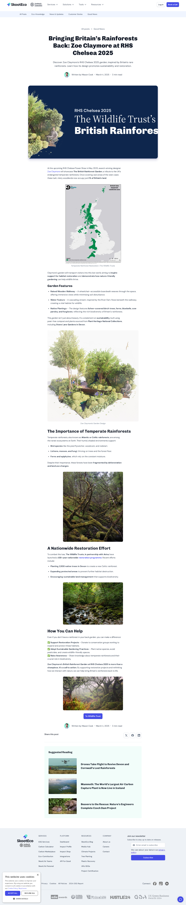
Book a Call (173, 4)
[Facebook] (155, 884)
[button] (6, 1)
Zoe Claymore (53, 171)
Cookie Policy (13, 888)
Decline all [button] (30, 893)
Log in (160, 4)
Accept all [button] (12, 893)
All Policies (62, 883)
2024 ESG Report (76, 883)
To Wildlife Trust (93, 716)
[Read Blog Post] (62, 766)
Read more (23, 888)
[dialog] (21, 887)
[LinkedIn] (167, 884)
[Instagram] (161, 884)
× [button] (38, 875)
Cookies (53, 883)
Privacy (44, 883)
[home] (24, 4)
